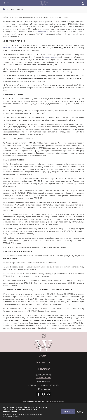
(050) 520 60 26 (43, 375)
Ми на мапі (45, 389)
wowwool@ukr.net (43, 381)
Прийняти (68, 412)
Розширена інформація (11, 416)
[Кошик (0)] (82, 3)
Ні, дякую (80, 412)
